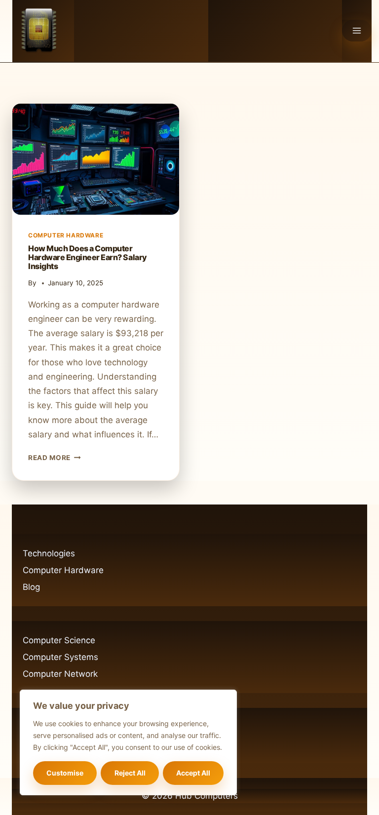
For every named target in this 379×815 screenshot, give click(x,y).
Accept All (193, 773)
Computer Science (59, 640)
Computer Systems (60, 657)
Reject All (130, 773)
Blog (31, 587)
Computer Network (60, 674)
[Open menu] (357, 30)
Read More (54, 458)
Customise (64, 773)
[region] (128, 742)
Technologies (49, 553)
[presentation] (95, 159)
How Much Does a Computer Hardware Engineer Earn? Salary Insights (87, 257)
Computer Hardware (65, 235)
